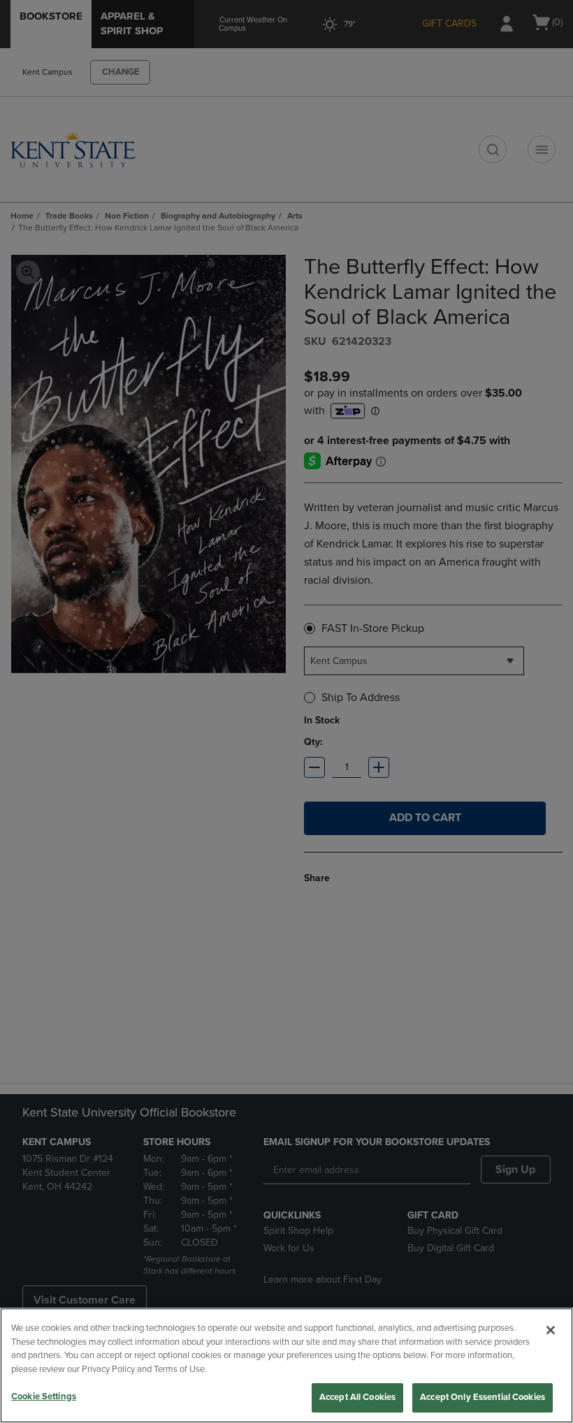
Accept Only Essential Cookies (482, 1397)
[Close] (550, 1330)
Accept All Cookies (357, 1397)
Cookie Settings (43, 1396)
